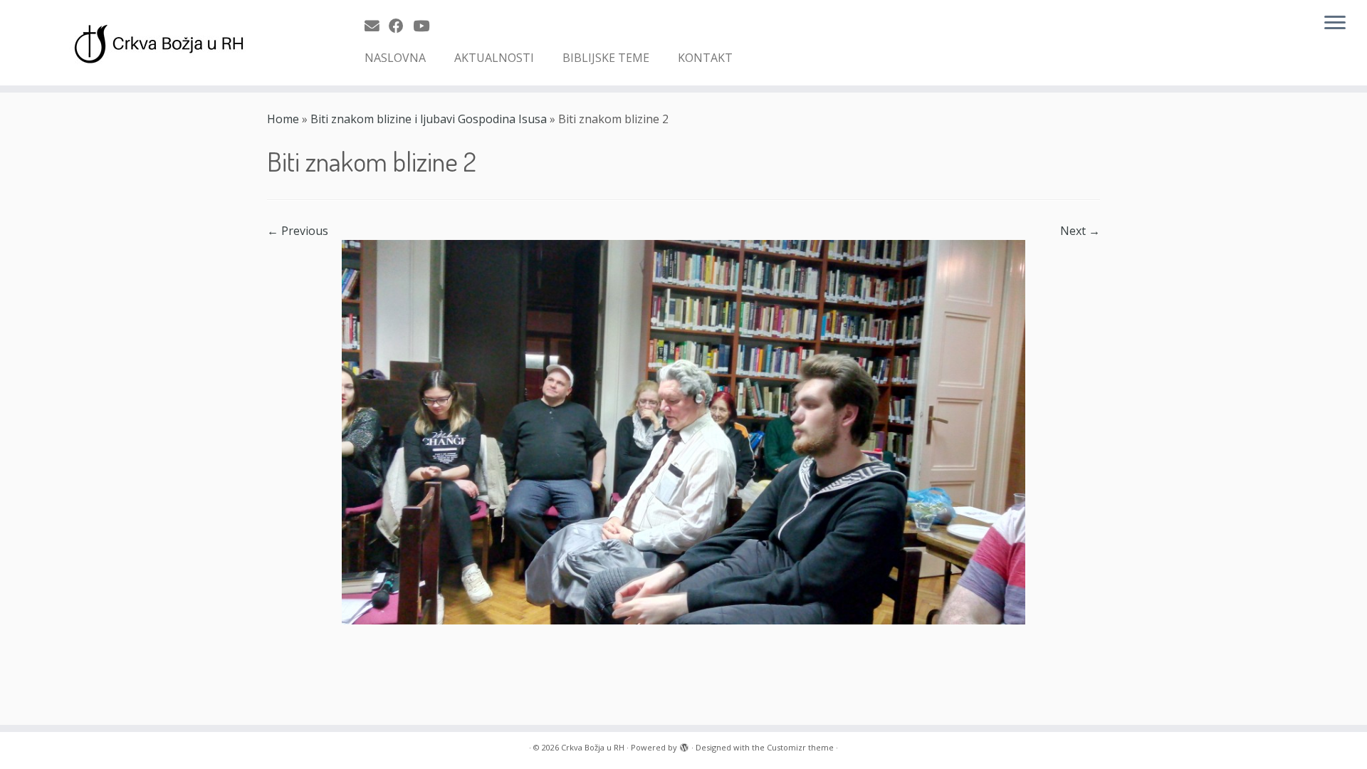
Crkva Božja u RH (592, 747)
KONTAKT (705, 58)
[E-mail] (377, 26)
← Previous (297, 231)
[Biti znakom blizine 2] (683, 431)
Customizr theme (800, 747)
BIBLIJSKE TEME (605, 58)
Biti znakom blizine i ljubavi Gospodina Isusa (428, 119)
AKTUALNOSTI (494, 58)
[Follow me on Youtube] (426, 26)
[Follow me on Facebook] (401, 26)
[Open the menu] (1335, 23)
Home (283, 119)
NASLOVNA (395, 58)
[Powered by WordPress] (684, 745)
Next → (1080, 231)
